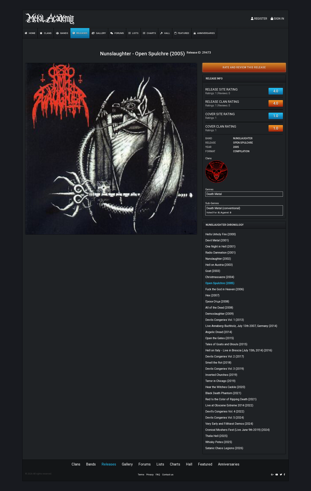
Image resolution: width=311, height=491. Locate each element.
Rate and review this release (244, 67)
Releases (81, 33)
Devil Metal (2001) (217, 240)
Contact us (167, 474)
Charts (151, 33)
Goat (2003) (212, 271)
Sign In (278, 18)
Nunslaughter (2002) (218, 258)
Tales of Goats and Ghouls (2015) (226, 344)
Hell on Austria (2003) (219, 265)
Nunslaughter (243, 138)
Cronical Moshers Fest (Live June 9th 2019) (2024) (237, 430)
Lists (135, 33)
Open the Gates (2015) (219, 338)
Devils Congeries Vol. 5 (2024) (224, 417)
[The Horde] (216, 171)
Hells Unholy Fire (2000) (220, 234)
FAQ (158, 474)
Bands (64, 33)
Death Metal (214, 194)
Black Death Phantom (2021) (223, 393)
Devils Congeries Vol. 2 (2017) (224, 356)
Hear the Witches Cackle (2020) (225, 387)
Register (260, 18)
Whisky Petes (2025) (218, 442)
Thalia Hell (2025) (216, 436)
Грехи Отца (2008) (217, 301)
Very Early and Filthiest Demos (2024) (229, 423)
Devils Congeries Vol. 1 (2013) (224, 320)
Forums (119, 33)
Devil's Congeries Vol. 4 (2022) (224, 411)
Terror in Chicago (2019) (220, 381)
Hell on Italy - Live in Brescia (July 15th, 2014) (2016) (238, 350)
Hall (167, 33)
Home (31, 33)
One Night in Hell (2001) (220, 246)
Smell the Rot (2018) (218, 362)
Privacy (150, 474)
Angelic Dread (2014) (218, 332)
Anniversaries (206, 33)
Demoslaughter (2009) (219, 313)
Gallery (100, 33)
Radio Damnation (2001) (220, 252)
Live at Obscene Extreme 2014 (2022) (229, 405)
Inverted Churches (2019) (221, 375)
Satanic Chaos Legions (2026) (224, 448)
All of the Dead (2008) (219, 307)
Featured (183, 33)
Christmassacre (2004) (219, 277)
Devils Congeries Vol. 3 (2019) (224, 368)
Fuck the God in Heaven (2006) (224, 289)
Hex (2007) (212, 295)
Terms (141, 474)
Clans (47, 33)
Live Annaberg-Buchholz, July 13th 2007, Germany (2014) (241, 326)
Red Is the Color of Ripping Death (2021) (230, 399)
